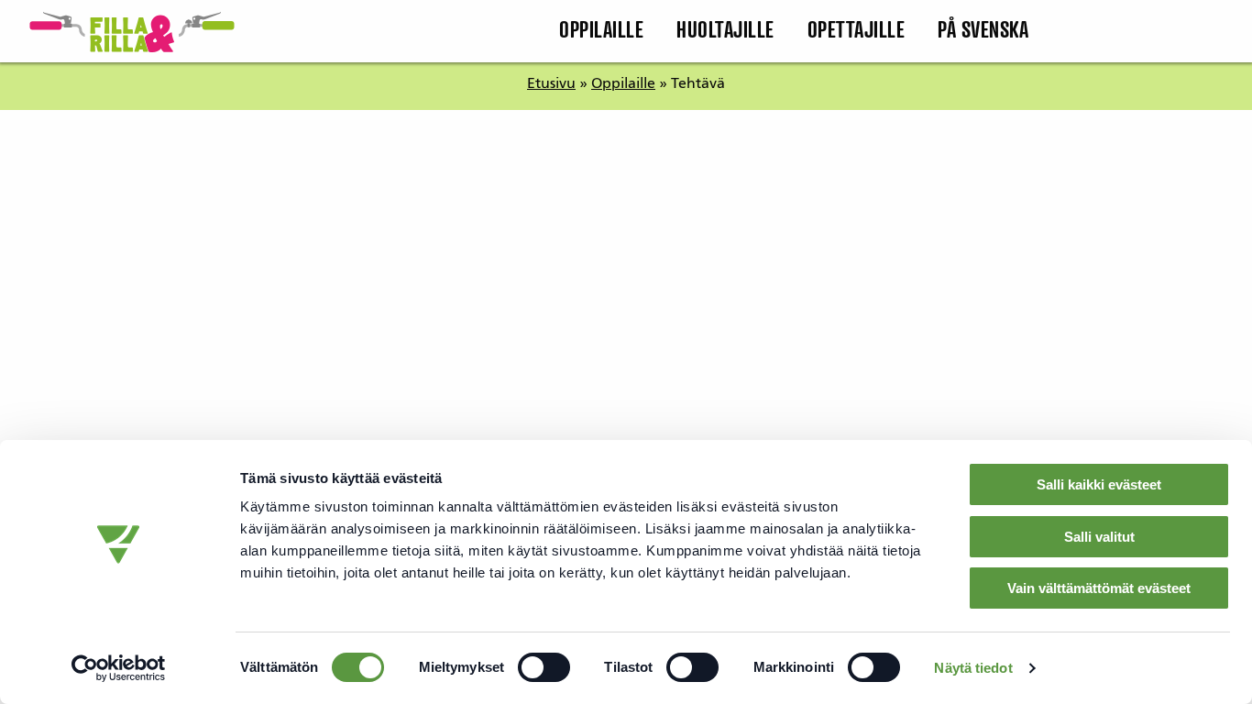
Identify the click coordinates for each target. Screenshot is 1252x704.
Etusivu (551, 84)
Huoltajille (725, 31)
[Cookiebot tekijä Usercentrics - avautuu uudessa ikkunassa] (118, 668)
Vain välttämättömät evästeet (1099, 588)
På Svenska (983, 31)
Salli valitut (1099, 536)
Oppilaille (601, 31)
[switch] (543, 667)
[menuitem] (601, 31)
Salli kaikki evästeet (1099, 484)
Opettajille (856, 31)
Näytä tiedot (973, 668)
